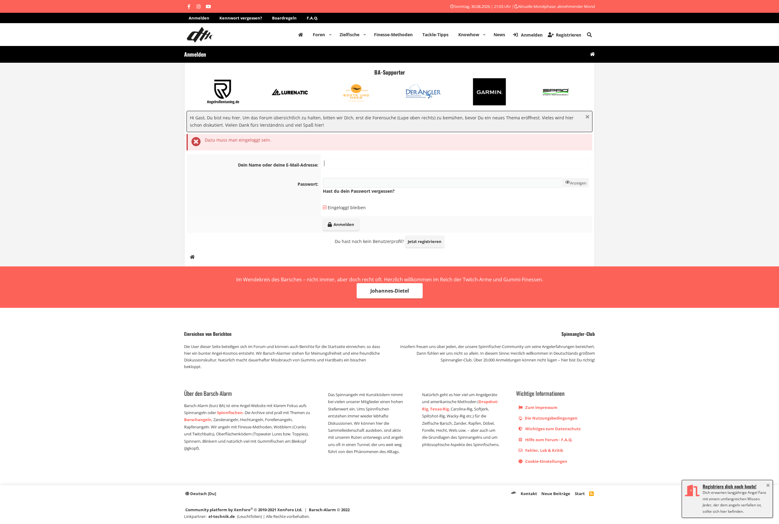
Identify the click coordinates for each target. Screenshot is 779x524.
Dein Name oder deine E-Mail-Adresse (277, 165)
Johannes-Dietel (389, 290)
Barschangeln (197, 419)
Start (580, 493)
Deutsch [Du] (202, 493)
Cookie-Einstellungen (545, 461)
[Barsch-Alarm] (513, 494)
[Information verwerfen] (586, 117)
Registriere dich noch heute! (729, 486)
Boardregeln (284, 18)
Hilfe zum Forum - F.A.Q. (548, 439)
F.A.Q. (312, 18)
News (499, 34)
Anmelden (199, 18)
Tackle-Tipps (435, 34)
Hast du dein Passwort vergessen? (359, 191)
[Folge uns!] (188, 6)
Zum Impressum (540, 407)
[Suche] (589, 35)
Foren (319, 34)
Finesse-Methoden (393, 34)
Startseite (301, 35)
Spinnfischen (230, 412)
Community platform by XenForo (243, 509)
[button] (330, 35)
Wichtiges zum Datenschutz (552, 428)
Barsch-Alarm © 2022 (329, 509)
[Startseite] (592, 54)
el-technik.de (221, 516)
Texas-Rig (439, 409)
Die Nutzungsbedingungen (551, 418)
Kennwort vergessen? (240, 18)
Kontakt (529, 493)
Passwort (307, 184)
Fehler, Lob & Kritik (543, 450)
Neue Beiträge (555, 493)
